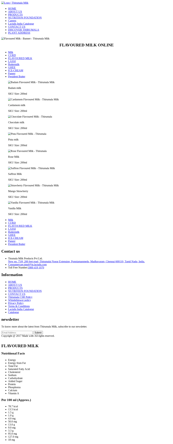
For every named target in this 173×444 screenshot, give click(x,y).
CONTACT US (16, 26)
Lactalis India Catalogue (21, 23)
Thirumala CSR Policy (20, 297)
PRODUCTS (15, 14)
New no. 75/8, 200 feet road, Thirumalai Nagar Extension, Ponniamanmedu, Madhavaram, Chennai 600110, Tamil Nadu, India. (76, 261)
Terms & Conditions (19, 306)
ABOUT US (15, 11)
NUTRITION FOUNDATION (25, 17)
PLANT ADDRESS (19, 32)
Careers (12, 20)
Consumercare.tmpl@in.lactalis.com (27, 264)
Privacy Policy (16, 303)
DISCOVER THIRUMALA (23, 29)
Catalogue (13, 312)
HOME (12, 8)
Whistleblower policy (19, 300)
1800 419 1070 (36, 267)
